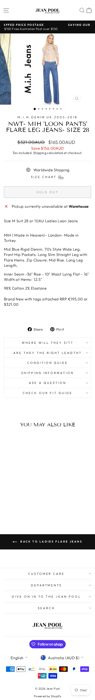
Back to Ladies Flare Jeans (50, 541)
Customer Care (46, 573)
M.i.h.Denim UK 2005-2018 (47, 117)
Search (46, 608)
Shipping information (47, 373)
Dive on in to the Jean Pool (46, 596)
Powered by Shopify (47, 696)
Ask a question (47, 383)
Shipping (39, 153)
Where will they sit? (47, 342)
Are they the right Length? (47, 353)
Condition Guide (47, 363)
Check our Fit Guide (47, 393)
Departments (46, 585)
